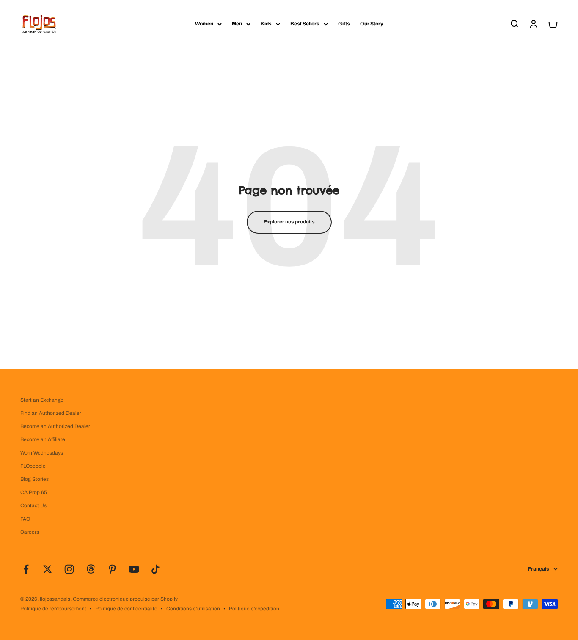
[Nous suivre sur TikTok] (155, 569)
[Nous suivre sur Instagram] (69, 569)
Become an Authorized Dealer (55, 426)
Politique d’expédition (254, 609)
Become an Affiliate (42, 439)
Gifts (344, 24)
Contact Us (33, 505)
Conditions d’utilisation (193, 609)
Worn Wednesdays (41, 453)
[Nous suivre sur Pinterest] (112, 569)
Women (204, 24)
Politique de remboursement (53, 609)
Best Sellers (304, 24)
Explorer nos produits (289, 222)
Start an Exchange (41, 400)
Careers (29, 532)
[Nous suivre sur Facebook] (26, 569)
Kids (266, 24)
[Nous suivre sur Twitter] (47, 569)
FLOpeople (33, 466)
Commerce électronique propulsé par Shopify (125, 599)
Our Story (371, 24)
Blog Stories (34, 479)
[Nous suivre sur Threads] (90, 569)
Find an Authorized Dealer (50, 413)
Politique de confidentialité (126, 609)
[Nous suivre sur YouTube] (134, 569)
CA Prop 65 (33, 492)
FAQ (25, 519)
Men (237, 24)
